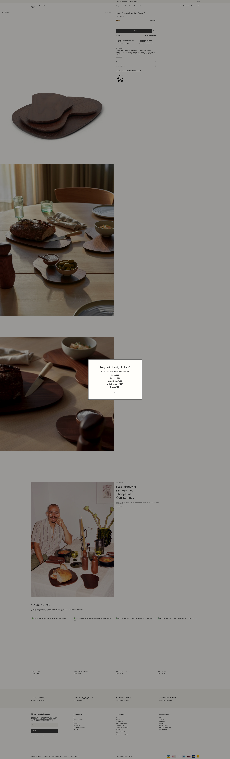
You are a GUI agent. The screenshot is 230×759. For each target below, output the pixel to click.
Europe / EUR (115, 378)
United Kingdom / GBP (115, 384)
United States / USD (115, 381)
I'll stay (115, 392)
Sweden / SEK (115, 387)
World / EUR (115, 375)
